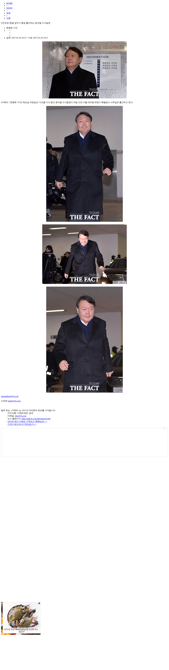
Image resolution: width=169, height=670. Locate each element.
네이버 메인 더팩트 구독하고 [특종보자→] (27, 421)
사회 (8, 18)
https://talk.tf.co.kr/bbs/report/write (36, 419)
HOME (9, 3)
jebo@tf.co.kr (20, 416)
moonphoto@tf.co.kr (9, 396)
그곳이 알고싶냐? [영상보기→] (22, 424)
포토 (8, 13)
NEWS (9, 8)
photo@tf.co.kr (14, 401)
